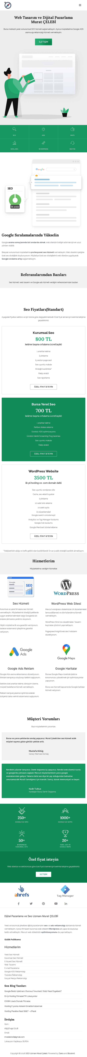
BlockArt (71, 1053)
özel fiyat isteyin (43, 454)
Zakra (61, 1053)
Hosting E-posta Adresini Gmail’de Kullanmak (23, 1006)
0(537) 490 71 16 (11, 1028)
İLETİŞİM (43, 874)
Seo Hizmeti (21, 603)
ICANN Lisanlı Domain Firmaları (17, 1001)
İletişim (43, 42)
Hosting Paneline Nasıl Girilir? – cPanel (20, 1011)
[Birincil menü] (80, 5)
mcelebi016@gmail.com (14, 1037)
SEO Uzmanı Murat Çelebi (36, 1053)
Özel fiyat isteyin (43, 387)
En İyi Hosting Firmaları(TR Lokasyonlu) (20, 996)
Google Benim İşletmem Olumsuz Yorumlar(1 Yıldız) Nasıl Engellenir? (33, 991)
